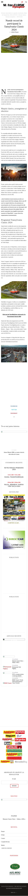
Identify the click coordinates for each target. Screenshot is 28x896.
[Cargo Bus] (20, 740)
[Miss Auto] (18, 744)
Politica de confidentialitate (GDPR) (14, 888)
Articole (3, 13)
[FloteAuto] (20, 733)
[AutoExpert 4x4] (7, 763)
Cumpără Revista (5, 841)
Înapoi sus (13, 892)
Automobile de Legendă (11, 13)
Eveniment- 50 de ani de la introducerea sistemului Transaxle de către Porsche (14, 645)
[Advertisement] (14, 71)
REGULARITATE (14, 15)
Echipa (3, 835)
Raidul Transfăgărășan (14, 477)
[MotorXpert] (10, 737)
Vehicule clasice (22, 15)
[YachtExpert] (19, 737)
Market (3, 845)
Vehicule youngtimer (10, 17)
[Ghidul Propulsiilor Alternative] (14, 752)
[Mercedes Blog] (21, 763)
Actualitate (14, 640)
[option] (14, 443)
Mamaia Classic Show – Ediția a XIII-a (18, 661)
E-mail (14, 779)
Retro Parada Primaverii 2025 (14, 468)
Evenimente (20, 13)
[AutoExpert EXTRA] (14, 759)
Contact (3, 838)
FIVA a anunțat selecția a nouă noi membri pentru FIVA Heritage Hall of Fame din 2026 (18, 676)
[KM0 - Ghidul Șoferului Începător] (8, 744)
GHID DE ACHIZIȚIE (6, 848)
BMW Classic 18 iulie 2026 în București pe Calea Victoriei (17, 681)
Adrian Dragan (15, 32)
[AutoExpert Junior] (8, 740)
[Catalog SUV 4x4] (14, 748)
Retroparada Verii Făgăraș (16, 667)
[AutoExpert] (9, 733)
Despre (3, 831)
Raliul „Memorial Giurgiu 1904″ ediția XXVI (14, 485)
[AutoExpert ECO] (14, 755)
